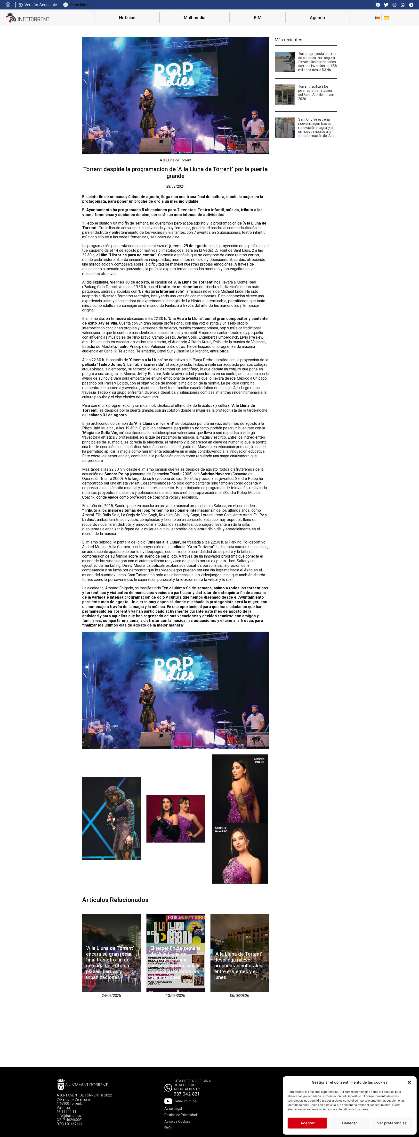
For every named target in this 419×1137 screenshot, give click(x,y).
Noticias (127, 17)
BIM (257, 17)
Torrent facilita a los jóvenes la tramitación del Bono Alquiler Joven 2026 (316, 92)
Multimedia (194, 17)
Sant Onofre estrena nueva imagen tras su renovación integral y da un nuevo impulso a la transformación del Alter (317, 127)
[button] (409, 1082)
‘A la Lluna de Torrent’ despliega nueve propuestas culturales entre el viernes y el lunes (238, 965)
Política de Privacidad (180, 1115)
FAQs (168, 1128)
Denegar (349, 1123)
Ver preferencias (392, 1123)
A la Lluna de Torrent (175, 160)
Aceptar (307, 1123)
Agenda (317, 17)
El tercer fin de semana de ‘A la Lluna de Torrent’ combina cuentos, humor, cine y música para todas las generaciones (175, 962)
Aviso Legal (173, 1109)
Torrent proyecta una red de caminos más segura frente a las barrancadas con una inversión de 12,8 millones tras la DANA (317, 62)
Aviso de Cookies (177, 1121)
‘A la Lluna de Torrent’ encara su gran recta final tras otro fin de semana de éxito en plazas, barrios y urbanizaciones (110, 962)
